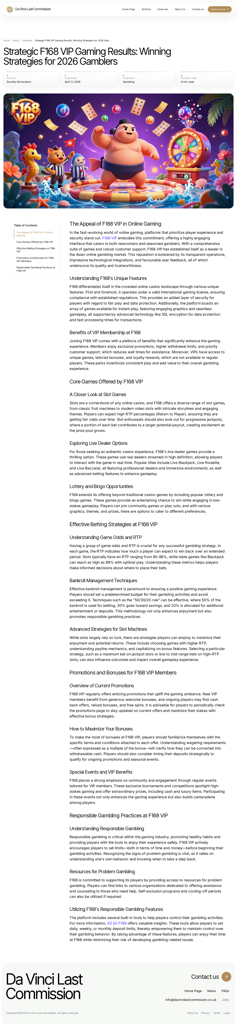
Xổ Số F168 (116, 923)
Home (6, 40)
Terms (216, 1012)
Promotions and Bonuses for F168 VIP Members (35, 259)
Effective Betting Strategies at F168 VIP (35, 250)
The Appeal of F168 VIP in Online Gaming (34, 234)
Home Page (193, 991)
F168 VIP (109, 238)
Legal (227, 1012)
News (16, 40)
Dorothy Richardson (19, 81)
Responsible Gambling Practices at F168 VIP (35, 269)
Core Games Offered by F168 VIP (34, 242)
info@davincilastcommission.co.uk (190, 1000)
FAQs (225, 991)
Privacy (205, 1012)
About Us (192, 1012)
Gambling (27, 40)
